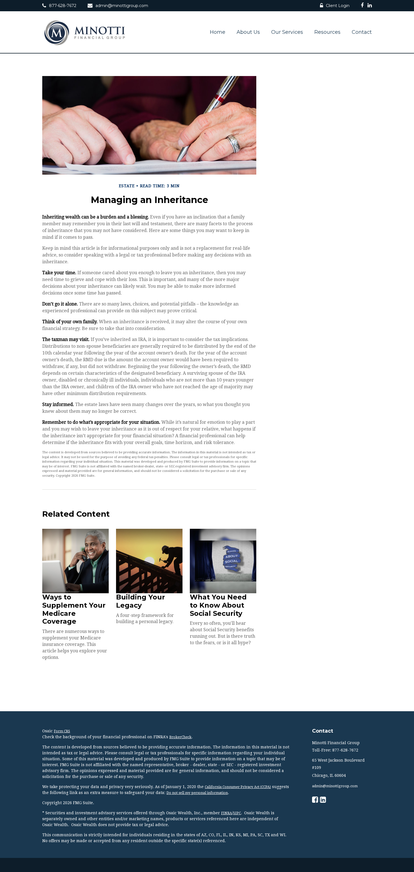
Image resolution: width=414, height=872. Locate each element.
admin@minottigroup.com (121, 5)
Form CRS (62, 731)
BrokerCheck (180, 737)
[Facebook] (362, 6)
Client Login (338, 5)
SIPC (237, 813)
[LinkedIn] (370, 6)
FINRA (226, 813)
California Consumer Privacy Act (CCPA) (238, 787)
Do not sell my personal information (197, 793)
